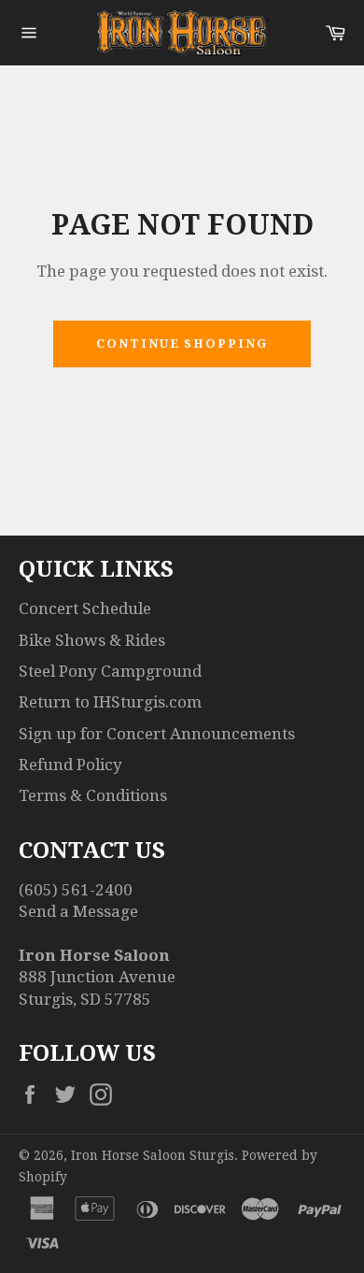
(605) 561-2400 (76, 889)
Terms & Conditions (93, 795)
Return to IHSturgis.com (110, 702)
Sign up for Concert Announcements (157, 733)
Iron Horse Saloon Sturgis (152, 1155)
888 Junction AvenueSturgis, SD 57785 (97, 977)
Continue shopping (182, 343)
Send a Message (78, 911)
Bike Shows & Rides (92, 640)
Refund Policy (70, 764)
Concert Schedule (85, 608)
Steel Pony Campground (110, 671)
